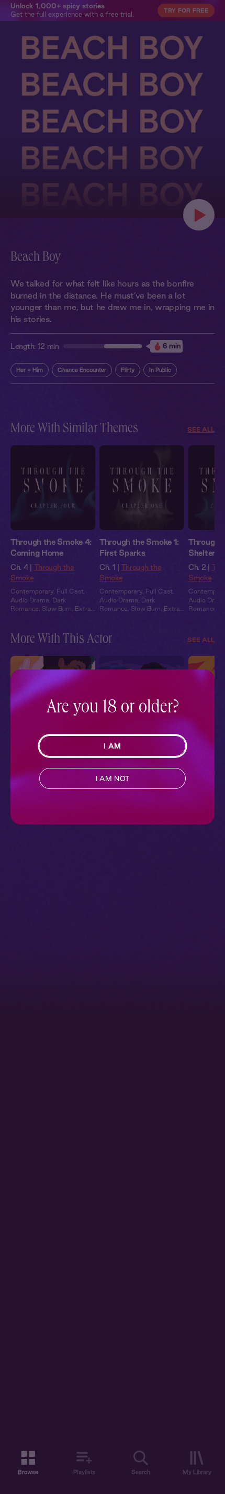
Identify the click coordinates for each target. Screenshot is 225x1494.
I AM (112, 746)
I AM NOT (113, 778)
